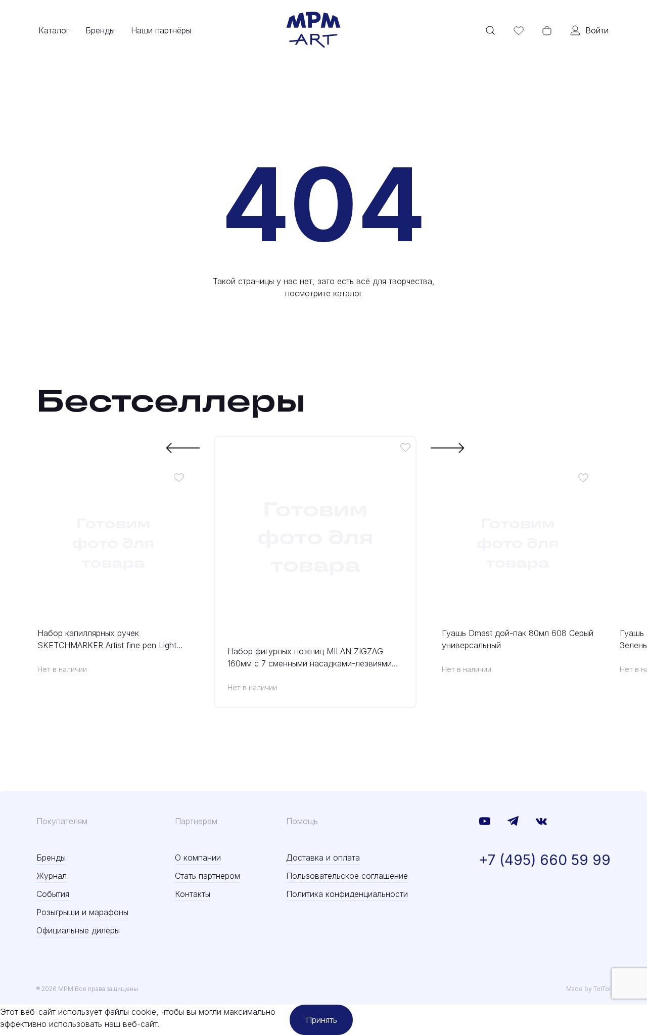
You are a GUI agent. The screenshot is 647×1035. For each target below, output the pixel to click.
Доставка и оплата (323, 857)
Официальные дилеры (78, 930)
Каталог (53, 30)
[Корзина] (547, 30)
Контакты (192, 894)
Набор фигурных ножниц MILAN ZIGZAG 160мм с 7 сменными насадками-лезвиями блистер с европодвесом (309, 657)
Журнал (51, 876)
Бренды (100, 30)
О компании (198, 857)
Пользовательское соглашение (347, 876)
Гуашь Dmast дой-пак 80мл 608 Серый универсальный (517, 639)
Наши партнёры (161, 30)
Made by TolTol (588, 989)
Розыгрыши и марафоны (82, 912)
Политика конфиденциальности (347, 894)
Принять (321, 1020)
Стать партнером (207, 876)
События (52, 894)
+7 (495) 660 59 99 (545, 860)
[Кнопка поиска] (490, 30)
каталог (347, 293)
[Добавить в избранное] (179, 477)
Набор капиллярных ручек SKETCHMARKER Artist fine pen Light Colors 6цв (106, 639)
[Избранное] (518, 30)
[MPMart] (313, 30)
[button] (183, 448)
